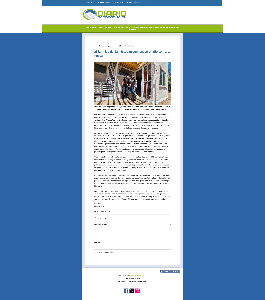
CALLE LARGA (91, 27)
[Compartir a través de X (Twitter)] (100, 218)
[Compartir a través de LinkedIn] (105, 218)
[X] (131, 291)
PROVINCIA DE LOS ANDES (103, 211)
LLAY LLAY (107, 27)
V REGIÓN (132, 29)
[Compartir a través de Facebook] (95, 218)
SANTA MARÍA (174, 27)
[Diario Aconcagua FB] (126, 291)
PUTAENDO (135, 27)
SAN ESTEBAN (154, 27)
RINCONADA (144, 27)
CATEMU (100, 27)
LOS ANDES (116, 27)
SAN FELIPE (164, 27)
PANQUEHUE (125, 27)
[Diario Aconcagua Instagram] (137, 291)
